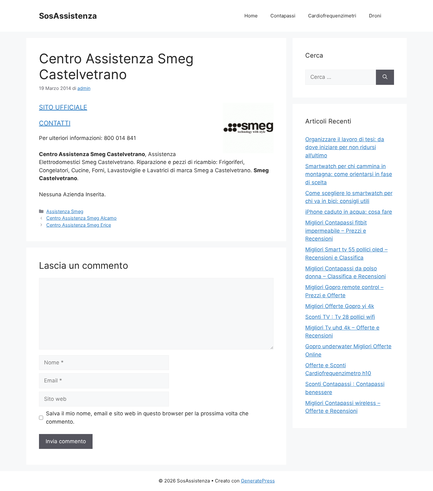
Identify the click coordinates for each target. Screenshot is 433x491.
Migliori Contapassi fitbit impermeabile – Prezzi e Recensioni (336, 230)
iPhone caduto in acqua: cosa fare (348, 212)
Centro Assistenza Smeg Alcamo (81, 218)
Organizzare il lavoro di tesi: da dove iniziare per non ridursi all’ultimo (344, 147)
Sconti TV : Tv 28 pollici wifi (340, 317)
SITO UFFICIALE (63, 107)
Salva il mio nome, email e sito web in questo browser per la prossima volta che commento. (147, 417)
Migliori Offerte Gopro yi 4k (339, 306)
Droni (375, 16)
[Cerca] (385, 77)
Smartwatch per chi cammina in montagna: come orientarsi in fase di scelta (348, 174)
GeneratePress (258, 481)
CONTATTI (54, 123)
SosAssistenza (68, 16)
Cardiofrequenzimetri (332, 16)
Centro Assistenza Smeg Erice (78, 225)
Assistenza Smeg (64, 211)
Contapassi (282, 16)
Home (251, 16)
